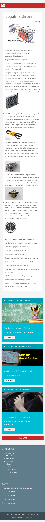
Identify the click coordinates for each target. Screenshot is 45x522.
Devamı (10, 337)
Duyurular (10, 459)
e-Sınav (10, 461)
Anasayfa (10, 453)
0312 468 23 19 (9, 496)
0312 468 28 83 (9, 499)
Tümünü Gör (22, 438)
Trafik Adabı (13, 467)
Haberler (10, 456)
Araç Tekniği (13, 472)
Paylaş (37, 22)
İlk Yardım (13, 469)
